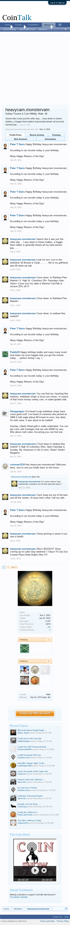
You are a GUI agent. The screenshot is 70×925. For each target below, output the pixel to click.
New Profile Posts (27, 29)
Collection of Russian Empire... (31, 796)
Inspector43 (23, 823)
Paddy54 (15, 352)
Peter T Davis (17, 144)
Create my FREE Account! (35, 713)
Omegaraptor (17, 411)
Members (48, 25)
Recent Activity (37, 135)
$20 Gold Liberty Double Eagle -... (32, 730)
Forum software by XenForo (14, 921)
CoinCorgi (22, 807)
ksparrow (22, 774)
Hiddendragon (24, 741)
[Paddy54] (24, 648)
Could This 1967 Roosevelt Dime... (33, 747)
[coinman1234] (35, 670)
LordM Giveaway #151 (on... (30, 755)
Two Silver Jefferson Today (29, 820)
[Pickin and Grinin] (35, 680)
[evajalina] (45, 670)
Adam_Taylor (23, 733)
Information (50, 139)
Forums (18, 25)
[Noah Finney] (24, 680)
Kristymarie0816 (25, 749)
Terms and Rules (47, 921)
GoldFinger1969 (25, 766)
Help (66, 917)
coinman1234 (17, 464)
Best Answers (20, 139)
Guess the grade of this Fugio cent (33, 771)
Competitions (33, 25)
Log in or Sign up (57, 3)
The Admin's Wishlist (19, 897)
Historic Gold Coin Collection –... (32, 779)
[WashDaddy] (24, 670)
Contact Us (57, 917)
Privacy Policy (63, 921)
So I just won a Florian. (27, 788)
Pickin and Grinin (25, 815)
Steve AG (22, 782)
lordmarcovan (24, 757)
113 (48, 627)
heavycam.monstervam (23, 239)
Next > (14, 567)
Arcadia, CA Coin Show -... (29, 804)
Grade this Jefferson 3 (27, 812)
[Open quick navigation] (66, 909)
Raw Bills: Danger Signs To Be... (32, 763)
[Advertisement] (35, 68)
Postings (56, 135)
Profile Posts (16, 135)
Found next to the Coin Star (29, 738)
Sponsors (43, 29)
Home (7, 25)
